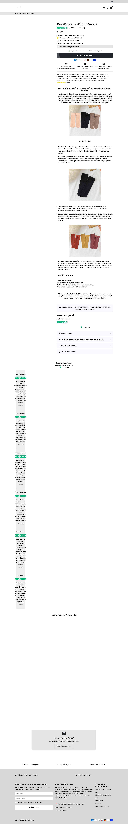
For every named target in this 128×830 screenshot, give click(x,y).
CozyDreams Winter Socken (26, 13)
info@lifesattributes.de (64, 808)
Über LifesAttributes (102, 806)
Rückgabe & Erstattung (103, 795)
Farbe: (70, 44)
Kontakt (98, 803)
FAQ (96, 792)
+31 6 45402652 (61, 810)
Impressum (99, 801)
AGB (96, 798)
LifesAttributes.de (29, 820)
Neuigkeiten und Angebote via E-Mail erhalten (30, 802)
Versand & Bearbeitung (103, 790)
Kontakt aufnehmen (64, 746)
